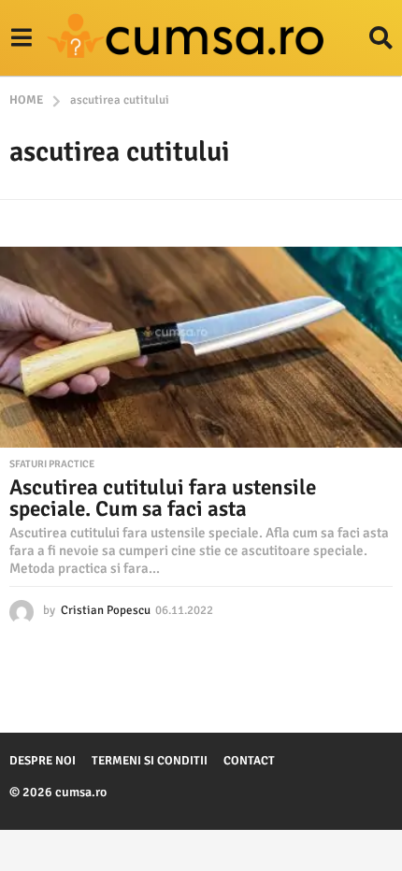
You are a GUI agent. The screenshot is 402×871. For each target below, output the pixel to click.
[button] (21, 38)
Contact (249, 760)
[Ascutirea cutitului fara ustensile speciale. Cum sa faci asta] (201, 347)
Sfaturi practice (51, 464)
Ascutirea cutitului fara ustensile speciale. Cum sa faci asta (162, 498)
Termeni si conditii (150, 760)
